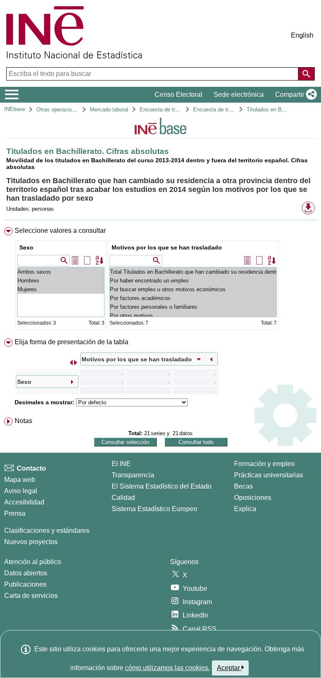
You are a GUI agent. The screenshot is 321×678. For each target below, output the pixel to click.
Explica (245, 508)
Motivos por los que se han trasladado (167, 247)
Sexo (26, 247)
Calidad (123, 497)
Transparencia (133, 475)
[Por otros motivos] (193, 315)
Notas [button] (23, 420)
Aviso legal (20, 490)
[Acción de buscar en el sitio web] (306, 74)
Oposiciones (252, 497)
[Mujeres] (61, 289)
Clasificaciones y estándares (46, 530)
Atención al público (32, 561)
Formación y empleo (264, 463)
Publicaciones (25, 584)
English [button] (302, 35)
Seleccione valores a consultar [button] (60, 230)
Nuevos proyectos (31, 541)
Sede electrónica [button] (239, 94)
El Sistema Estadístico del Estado (161, 486)
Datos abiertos (25, 573)
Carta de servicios (31, 595)
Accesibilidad (24, 502)
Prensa (14, 513)
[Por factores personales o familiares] (193, 306)
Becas (243, 486)
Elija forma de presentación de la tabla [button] (71, 341)
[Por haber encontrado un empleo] (193, 280)
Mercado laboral (109, 109)
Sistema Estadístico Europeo (154, 508)
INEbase (14, 109)
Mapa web (19, 479)
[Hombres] (61, 280)
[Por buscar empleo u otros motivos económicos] (193, 289)
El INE (121, 463)
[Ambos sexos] (61, 271)
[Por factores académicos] (193, 298)
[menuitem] (160, 280)
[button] (294, 94)
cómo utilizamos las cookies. (167, 667)
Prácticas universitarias (268, 475)
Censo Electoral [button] (178, 94)
